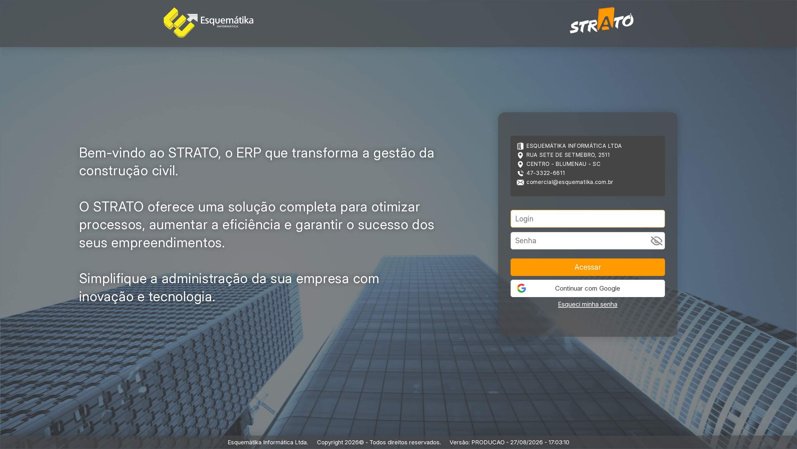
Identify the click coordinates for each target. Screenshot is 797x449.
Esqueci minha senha (587, 304)
